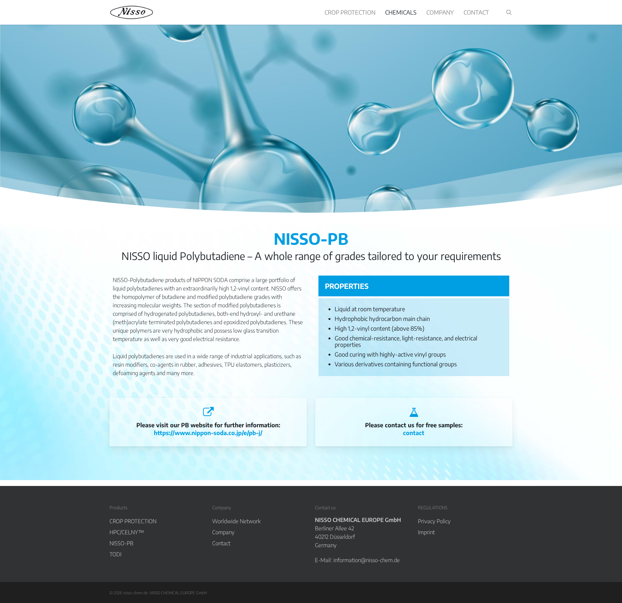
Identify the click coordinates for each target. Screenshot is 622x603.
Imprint (426, 532)
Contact (221, 543)
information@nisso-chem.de (366, 559)
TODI (115, 554)
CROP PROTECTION (132, 521)
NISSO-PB (121, 543)
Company (223, 532)
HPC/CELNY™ (126, 532)
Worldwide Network (236, 521)
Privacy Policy (434, 521)
